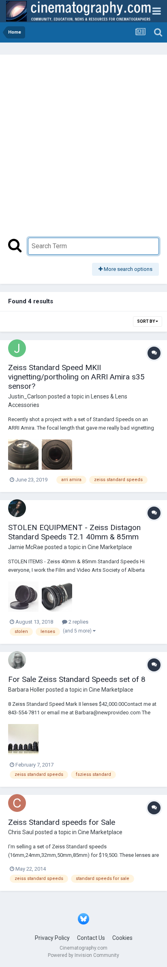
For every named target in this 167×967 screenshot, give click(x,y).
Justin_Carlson (27, 396)
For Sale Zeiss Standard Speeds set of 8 (77, 679)
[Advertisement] (83, 150)
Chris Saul (21, 832)
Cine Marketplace (110, 547)
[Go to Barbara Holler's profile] (17, 660)
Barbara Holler (26, 689)
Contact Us (91, 938)
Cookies (122, 938)
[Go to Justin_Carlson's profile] (17, 348)
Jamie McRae (25, 547)
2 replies (77, 622)
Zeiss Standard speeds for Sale (61, 822)
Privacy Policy (52, 938)
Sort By (146, 321)
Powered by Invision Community (83, 955)
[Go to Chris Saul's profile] (17, 803)
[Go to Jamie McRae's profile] (17, 508)
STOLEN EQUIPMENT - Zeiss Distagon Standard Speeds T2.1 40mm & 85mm (74, 532)
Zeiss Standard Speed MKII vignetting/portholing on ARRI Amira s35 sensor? (76, 377)
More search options (127, 269)
